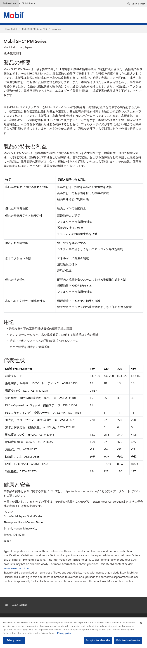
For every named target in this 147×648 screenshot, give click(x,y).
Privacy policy (64, 633)
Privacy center (14, 640)
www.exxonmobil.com (17, 568)
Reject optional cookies (128, 640)
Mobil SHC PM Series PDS (34, 28)
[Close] (141, 623)
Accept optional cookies (98, 640)
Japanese (56, 28)
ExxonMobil (11, 28)
